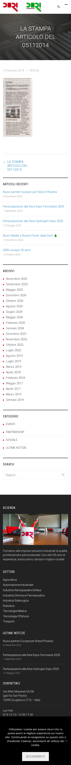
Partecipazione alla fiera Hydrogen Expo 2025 (33, 221)
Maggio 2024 (14, 317)
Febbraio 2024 (15, 323)
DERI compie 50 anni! (17, 250)
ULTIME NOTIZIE (16, 447)
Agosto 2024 (14, 306)
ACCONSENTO (35, 756)
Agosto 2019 (14, 356)
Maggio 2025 (14, 290)
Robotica (8, 605)
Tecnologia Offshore (16, 616)
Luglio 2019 (13, 361)
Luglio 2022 (13, 350)
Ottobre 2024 (14, 301)
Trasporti (8, 621)
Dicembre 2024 (16, 295)
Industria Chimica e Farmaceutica (24, 595)
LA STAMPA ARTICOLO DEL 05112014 (17, 166)
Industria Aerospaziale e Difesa (22, 590)
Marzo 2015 (13, 394)
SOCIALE (11, 440)
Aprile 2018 (13, 372)
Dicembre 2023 (16, 334)
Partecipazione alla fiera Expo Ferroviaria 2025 (33, 206)
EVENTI (10, 424)
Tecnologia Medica (15, 611)
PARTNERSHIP (15, 432)
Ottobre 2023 (14, 345)
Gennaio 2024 (15, 328)
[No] (66, 741)
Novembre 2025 (16, 279)
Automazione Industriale (18, 584)
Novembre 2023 (16, 339)
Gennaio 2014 (15, 400)
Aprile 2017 (13, 389)
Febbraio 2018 (15, 378)
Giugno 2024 (14, 312)
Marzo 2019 (13, 367)
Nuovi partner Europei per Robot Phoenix (30, 192)
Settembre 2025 (17, 284)
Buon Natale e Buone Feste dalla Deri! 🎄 (30, 235)
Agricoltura (10, 579)
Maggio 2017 (14, 383)
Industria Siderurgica (16, 600)
